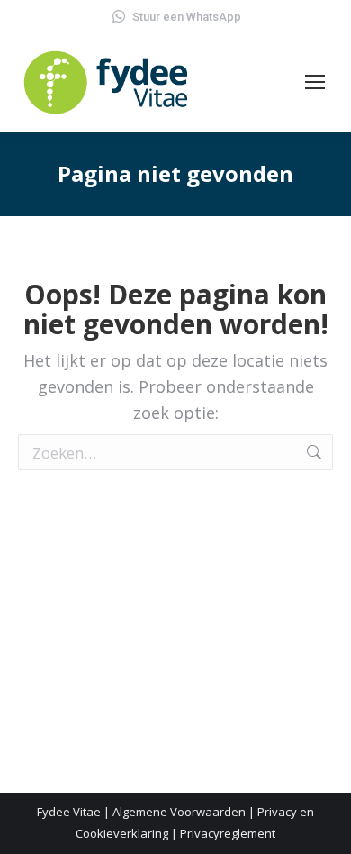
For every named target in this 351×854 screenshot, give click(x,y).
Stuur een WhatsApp (186, 16)
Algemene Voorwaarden (179, 812)
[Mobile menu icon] (315, 82)
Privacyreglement (227, 833)
